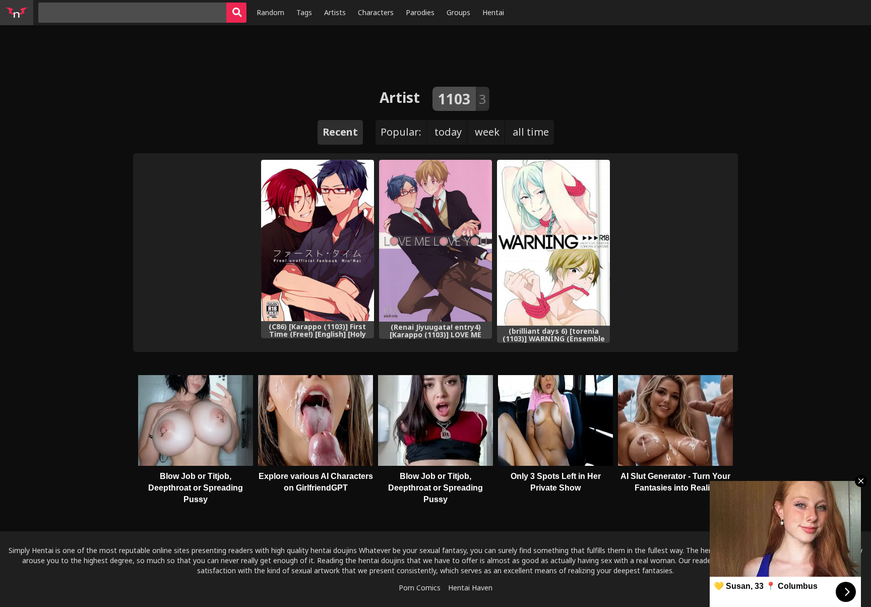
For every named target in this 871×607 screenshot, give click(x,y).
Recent (340, 132)
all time (531, 132)
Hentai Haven (470, 587)
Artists (335, 12)
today (448, 132)
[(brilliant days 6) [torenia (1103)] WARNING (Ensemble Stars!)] (553, 242)
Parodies (420, 12)
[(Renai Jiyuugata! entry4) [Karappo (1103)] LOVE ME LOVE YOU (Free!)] (435, 240)
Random (270, 12)
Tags (304, 12)
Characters (376, 12)
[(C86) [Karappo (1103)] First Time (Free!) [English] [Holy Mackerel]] (317, 240)
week (487, 132)
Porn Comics (420, 587)
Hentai (493, 12)
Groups (458, 12)
